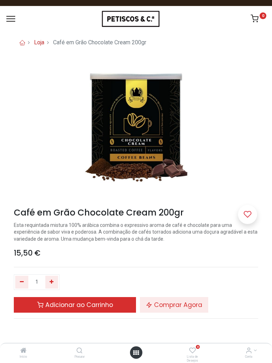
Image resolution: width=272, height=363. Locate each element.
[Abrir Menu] (136, 352)
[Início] (23, 351)
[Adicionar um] (51, 282)
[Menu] (11, 19)
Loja (39, 42)
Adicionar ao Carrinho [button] (78, 305)
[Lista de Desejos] (192, 351)
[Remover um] (21, 282)
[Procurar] (79, 351)
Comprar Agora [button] (177, 305)
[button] (247, 214)
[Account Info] (248, 351)
